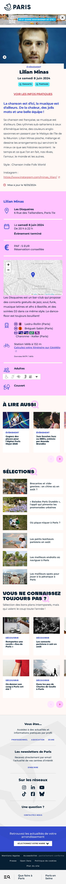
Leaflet (35, 294)
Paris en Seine (50, 877)
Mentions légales (11, 856)
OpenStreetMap (49, 294)
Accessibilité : (43, 856)
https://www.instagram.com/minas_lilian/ (30, 177)
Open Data (25, 861)
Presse (13, 861)
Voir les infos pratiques (33, 94)
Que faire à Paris (25, 877)
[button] (33, 275)
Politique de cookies (45, 861)
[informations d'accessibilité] (22, 377)
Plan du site (33, 866)
